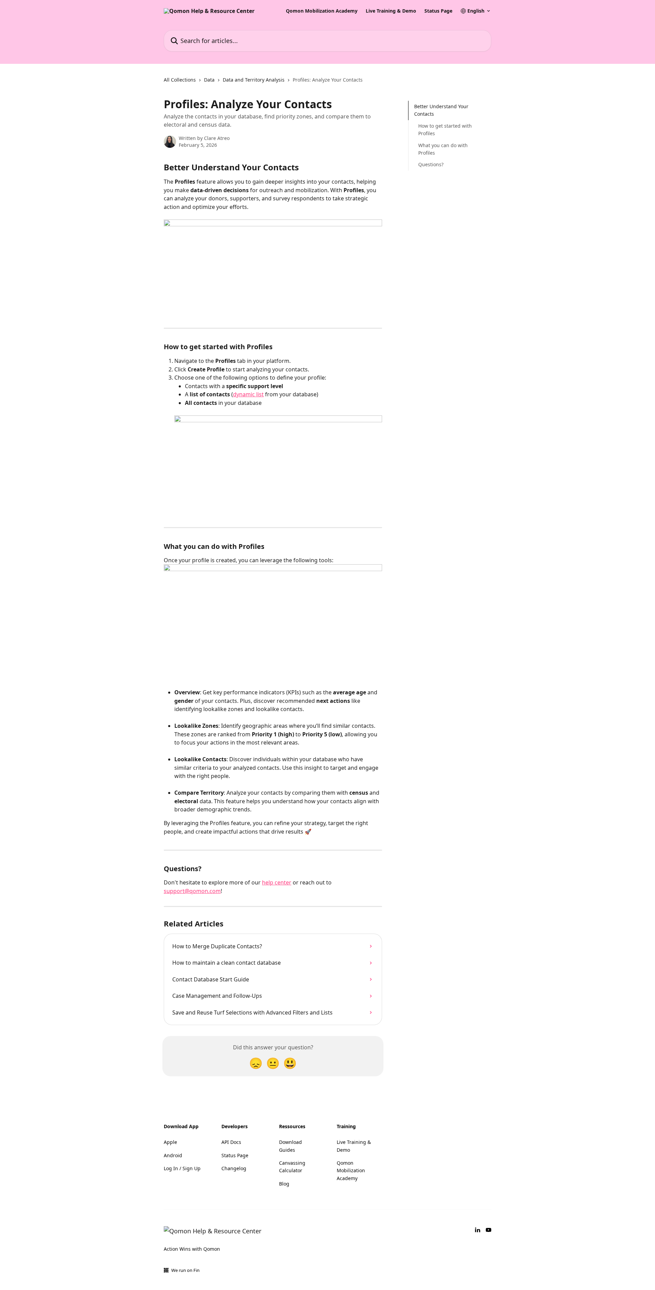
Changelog (233, 1168)
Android (173, 1155)
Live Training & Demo (391, 11)
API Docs (231, 1142)
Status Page (438, 11)
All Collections (180, 79)
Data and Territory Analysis (254, 79)
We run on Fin (185, 1270)
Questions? (430, 164)
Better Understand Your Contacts (441, 110)
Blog (284, 1183)
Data (209, 79)
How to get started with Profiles (445, 130)
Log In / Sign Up (182, 1168)
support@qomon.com (192, 891)
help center (276, 882)
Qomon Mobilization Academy (322, 11)
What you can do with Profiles (443, 149)
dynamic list (248, 394)
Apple (170, 1142)
